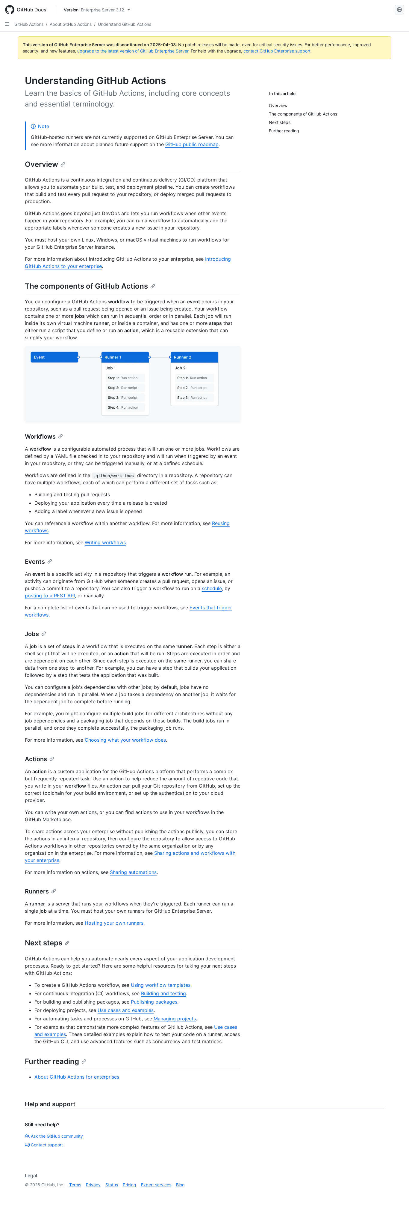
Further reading (52, 1061)
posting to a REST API (50, 596)
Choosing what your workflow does (125, 740)
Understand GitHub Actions (124, 24)
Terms (75, 1184)
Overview (41, 164)
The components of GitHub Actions (86, 286)
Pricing (129, 1184)
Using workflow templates (160, 985)
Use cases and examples (126, 1010)
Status (111, 1184)
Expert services (156, 1184)
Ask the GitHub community (57, 1136)
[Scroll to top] (396, 1194)
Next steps (43, 942)
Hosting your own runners (114, 923)
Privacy (93, 1184)
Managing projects (175, 1019)
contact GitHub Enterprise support (276, 50)
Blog (180, 1184)
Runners (37, 891)
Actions (36, 759)
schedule (212, 588)
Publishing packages (154, 1002)
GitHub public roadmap (192, 144)
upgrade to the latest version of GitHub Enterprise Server (132, 50)
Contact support (47, 1144)
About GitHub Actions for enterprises (76, 1077)
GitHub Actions (28, 24)
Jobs (32, 634)
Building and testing (163, 993)
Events (35, 561)
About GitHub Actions (71, 24)
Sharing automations (133, 872)
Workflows (40, 436)
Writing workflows (105, 542)
